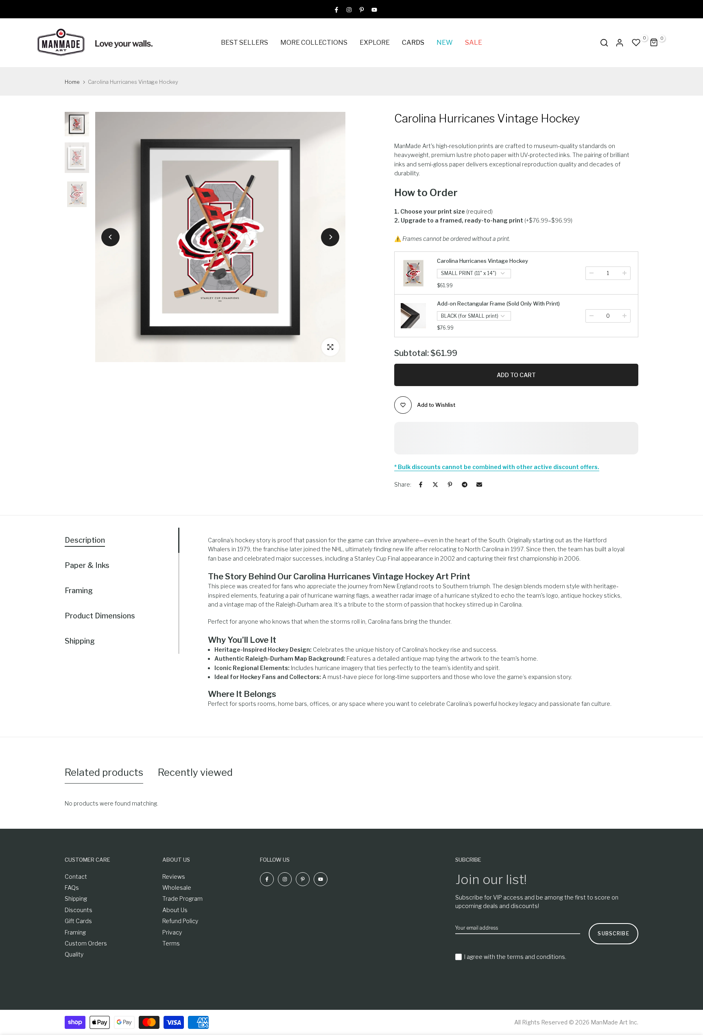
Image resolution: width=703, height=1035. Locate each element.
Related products (104, 772)
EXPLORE (375, 42)
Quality (74, 954)
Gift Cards (78, 920)
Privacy (172, 932)
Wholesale (176, 887)
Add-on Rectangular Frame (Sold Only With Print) (498, 303)
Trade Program (182, 898)
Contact (76, 876)
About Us (175, 909)
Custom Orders (86, 943)
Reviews (173, 876)
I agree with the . (515, 956)
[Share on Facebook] (420, 484)
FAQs (72, 887)
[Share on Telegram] (464, 484)
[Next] (330, 237)
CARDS (413, 42)
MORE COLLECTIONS (313, 42)
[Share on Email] (479, 484)
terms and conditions (536, 956)
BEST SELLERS (244, 42)
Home (72, 82)
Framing (75, 932)
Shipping (76, 898)
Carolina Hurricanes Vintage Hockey (482, 261)
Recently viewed (195, 772)
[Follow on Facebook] (336, 9)
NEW (445, 42)
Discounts (78, 909)
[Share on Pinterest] (450, 484)
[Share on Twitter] (435, 484)
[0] (636, 42)
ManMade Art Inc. (614, 1022)
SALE (473, 42)
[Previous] (110, 237)
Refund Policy (180, 920)
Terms (171, 943)
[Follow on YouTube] (374, 9)
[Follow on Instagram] (349, 9)
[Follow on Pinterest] (361, 9)
